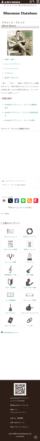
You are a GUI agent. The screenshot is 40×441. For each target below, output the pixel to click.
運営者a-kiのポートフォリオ (19, 405)
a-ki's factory (21, 434)
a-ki (30, 434)
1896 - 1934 (9, 59)
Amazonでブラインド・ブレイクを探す (20, 120)
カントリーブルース (12, 64)
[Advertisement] (20, 155)
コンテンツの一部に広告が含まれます (21, 5)
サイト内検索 (5, 213)
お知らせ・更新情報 (16, 418)
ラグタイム (9, 73)
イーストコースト (11, 68)
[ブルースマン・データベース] (20, 13)
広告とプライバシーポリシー (19, 427)
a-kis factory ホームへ (11, 332)
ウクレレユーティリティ (18, 412)
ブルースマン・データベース (15, 181)
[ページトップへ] (36, 436)
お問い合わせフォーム (17, 422)
